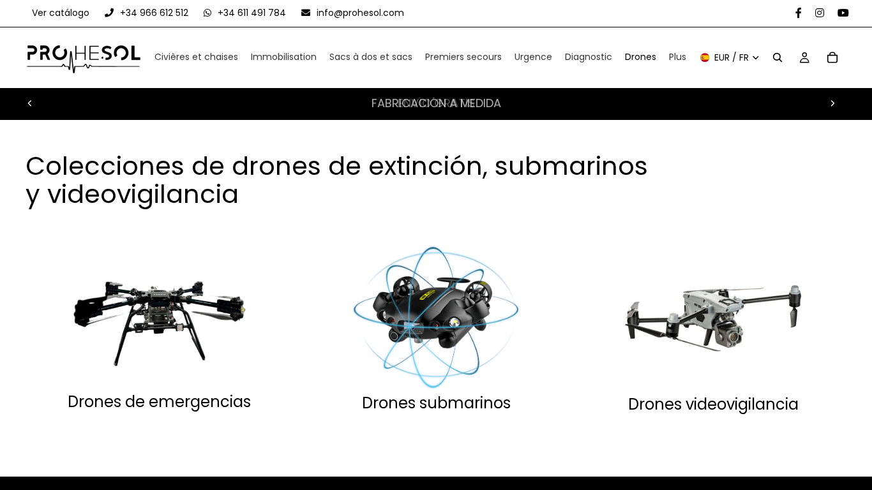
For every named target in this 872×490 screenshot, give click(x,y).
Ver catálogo (62, 12)
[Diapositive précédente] (30, 103)
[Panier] (832, 58)
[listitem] (678, 58)
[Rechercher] (777, 58)
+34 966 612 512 (154, 12)
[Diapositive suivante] (832, 103)
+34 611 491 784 (252, 12)
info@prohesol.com (359, 12)
